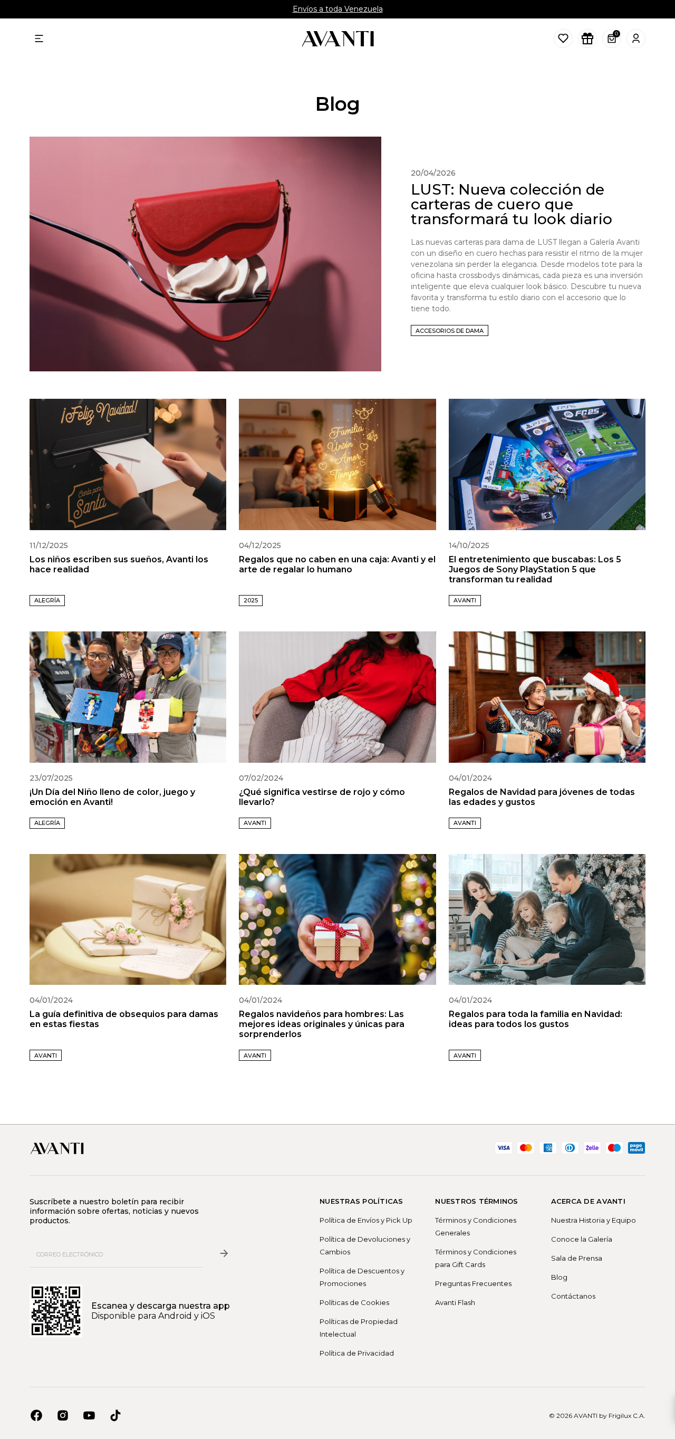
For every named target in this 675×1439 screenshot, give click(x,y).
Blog (559, 1277)
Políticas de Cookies (354, 1302)
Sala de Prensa (576, 1258)
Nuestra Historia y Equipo (593, 1220)
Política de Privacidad (357, 1353)
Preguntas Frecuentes (473, 1283)
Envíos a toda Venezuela (338, 9)
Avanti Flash (455, 1302)
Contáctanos (573, 1296)
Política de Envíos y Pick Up (366, 1220)
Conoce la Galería (581, 1239)
